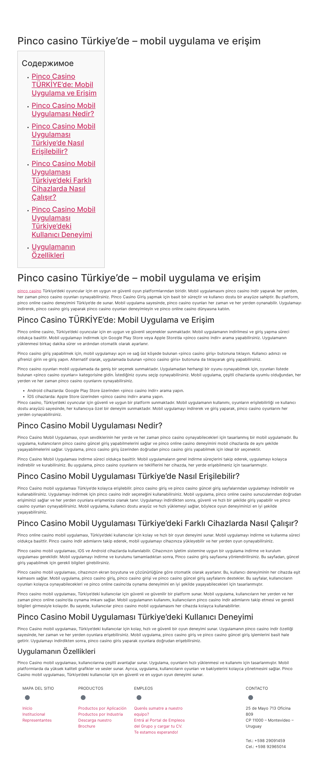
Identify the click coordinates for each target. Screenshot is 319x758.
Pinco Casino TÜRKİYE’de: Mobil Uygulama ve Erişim (64, 84)
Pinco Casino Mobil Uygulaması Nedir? (63, 109)
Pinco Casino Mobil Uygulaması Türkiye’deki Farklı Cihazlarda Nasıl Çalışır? (63, 180)
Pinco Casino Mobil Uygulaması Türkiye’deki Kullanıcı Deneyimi (63, 222)
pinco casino (29, 290)
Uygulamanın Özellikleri (53, 250)
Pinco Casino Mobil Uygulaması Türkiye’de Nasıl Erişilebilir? (63, 138)
